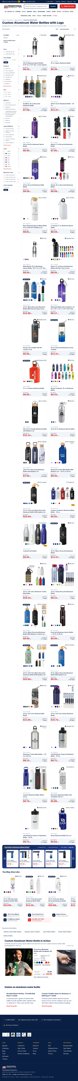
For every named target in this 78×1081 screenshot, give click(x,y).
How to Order (22, 1051)
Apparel (18, 11)
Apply (5, 62)
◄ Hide (17, 35)
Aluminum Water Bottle (30, 20)
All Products (9, 11)
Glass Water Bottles (49, 932)
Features (69, 1)
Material (11, 100)
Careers (35, 1048)
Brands (64, 1)
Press (34, 1051)
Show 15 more (7, 86)
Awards (29, 11)
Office (59, 11)
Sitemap (51, 1077)
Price (11, 49)
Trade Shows (46, 15)
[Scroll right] (73, 858)
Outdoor (65, 11)
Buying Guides (67, 1045)
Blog (34, 1053)
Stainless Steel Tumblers (32, 932)
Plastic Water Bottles (64, 932)
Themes (58, 1)
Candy (48, 11)
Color (11, 149)
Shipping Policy (53, 1048)
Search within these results (9, 41)
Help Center (21, 1048)
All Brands (5, 1056)
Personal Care (26, 15)
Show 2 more (7, 145)
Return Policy (52, 1051)
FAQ (49, 1045)
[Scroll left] (4, 858)
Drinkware (41, 11)
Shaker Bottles (8, 936)
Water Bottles (18, 20)
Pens (71, 11)
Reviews (66, 1053)
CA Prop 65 (44, 1077)
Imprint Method (11, 126)
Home (54, 11)
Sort (57, 29)
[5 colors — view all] (55, 56)
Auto (24, 11)
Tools (39, 15)
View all (70, 847)
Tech (34, 15)
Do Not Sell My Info (34, 1077)
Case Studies (67, 1051)
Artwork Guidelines (23, 1053)
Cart (74, 1)
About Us (36, 1045)
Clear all (5, 37)
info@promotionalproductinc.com (22, 1074)
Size (11, 89)
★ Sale (55, 15)
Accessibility (24, 1077)
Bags (35, 11)
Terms (17, 1077)
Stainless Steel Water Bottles (12, 932)
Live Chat (50, 1)
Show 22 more (7, 169)
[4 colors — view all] (27, 544)
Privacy (50, 1053)
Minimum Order (11, 172)
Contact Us (21, 1045)
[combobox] (36, 6)
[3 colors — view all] (26, 219)
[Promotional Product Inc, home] (13, 6)
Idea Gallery (67, 1048)
